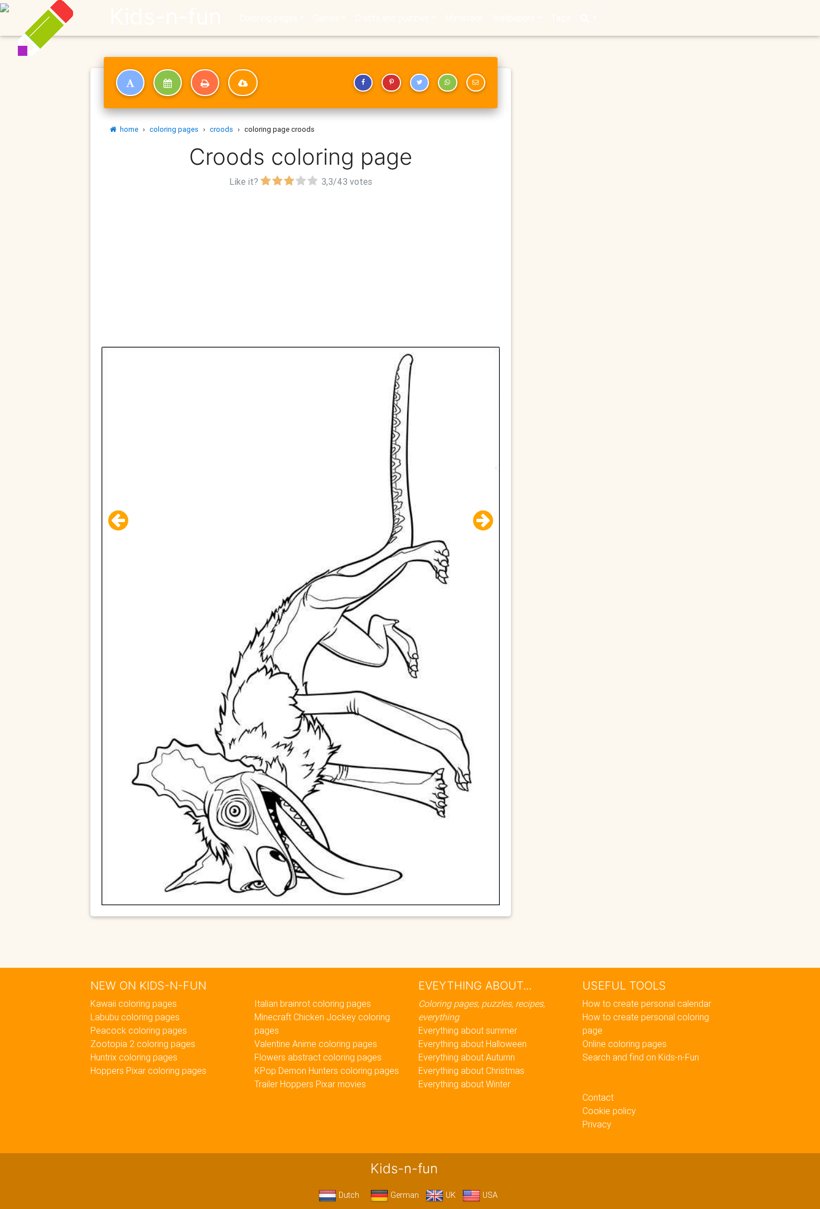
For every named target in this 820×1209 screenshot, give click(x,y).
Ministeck (464, 17)
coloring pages (174, 129)
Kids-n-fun (165, 17)
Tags (560, 17)
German (403, 1195)
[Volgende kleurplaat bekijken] (478, 520)
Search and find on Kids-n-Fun (640, 1057)
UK (449, 1195)
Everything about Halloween (472, 1043)
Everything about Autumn (466, 1057)
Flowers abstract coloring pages (318, 1057)
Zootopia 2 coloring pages (142, 1043)
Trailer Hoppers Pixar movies (310, 1083)
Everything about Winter (464, 1083)
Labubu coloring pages (135, 1016)
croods (221, 129)
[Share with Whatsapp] (447, 83)
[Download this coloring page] (243, 82)
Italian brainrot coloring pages (312, 1003)
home (127, 129)
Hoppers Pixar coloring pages (148, 1070)
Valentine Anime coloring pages (315, 1043)
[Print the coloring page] (205, 82)
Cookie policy (609, 1110)
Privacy (596, 1124)
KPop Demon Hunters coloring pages (326, 1070)
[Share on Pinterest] (391, 83)
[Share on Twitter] (419, 83)
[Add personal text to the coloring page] (130, 82)
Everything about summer (467, 1030)
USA (489, 1195)
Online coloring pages (624, 1043)
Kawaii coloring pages (133, 1003)
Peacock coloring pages (138, 1030)
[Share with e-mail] (475, 83)
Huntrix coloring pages (133, 1057)
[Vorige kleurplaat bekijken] (122, 520)
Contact (598, 1097)
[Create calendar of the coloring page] (167, 82)
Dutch (347, 1195)
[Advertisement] (301, 268)
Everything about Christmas (471, 1070)
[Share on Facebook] (363, 83)
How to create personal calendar (646, 1003)
